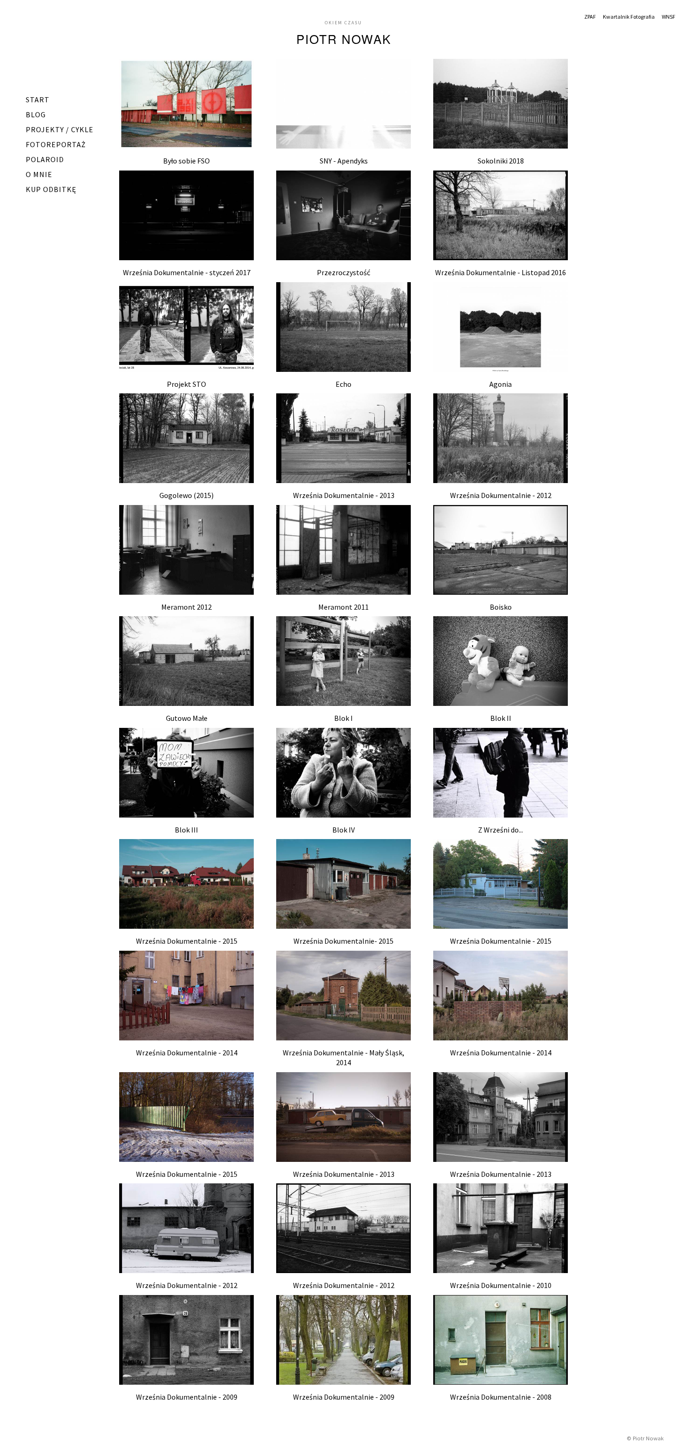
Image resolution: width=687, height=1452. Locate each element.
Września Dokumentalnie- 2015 (343, 941)
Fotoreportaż (56, 144)
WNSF (668, 16)
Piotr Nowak (343, 38)
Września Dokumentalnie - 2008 (500, 1397)
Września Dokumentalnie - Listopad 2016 (500, 272)
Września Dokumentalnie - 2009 (186, 1397)
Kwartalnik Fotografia (629, 16)
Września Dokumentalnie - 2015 (186, 941)
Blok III (186, 829)
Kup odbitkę (51, 189)
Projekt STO (186, 384)
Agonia (500, 384)
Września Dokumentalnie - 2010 (500, 1285)
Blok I (343, 718)
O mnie (39, 174)
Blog (36, 114)
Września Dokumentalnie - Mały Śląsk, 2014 (343, 1057)
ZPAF (590, 16)
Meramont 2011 (343, 607)
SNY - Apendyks (344, 160)
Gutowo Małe (187, 718)
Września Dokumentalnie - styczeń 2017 (186, 272)
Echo (343, 384)
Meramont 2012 (186, 607)
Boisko (501, 607)
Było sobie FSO (186, 160)
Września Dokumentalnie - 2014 (186, 1052)
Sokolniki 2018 (501, 160)
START (38, 99)
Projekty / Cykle (59, 129)
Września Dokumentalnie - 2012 (500, 495)
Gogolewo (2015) (186, 495)
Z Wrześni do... (500, 829)
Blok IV (343, 829)
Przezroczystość (343, 272)
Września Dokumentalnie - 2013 (343, 495)
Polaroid (45, 159)
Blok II (500, 718)
